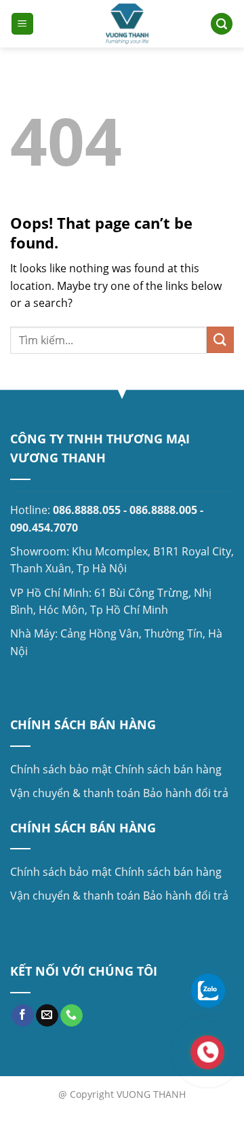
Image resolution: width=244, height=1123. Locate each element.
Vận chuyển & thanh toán (75, 793)
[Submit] (220, 340)
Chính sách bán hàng (168, 769)
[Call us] (71, 1015)
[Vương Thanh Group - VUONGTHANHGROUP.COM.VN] (127, 24)
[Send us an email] (47, 1015)
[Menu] (22, 24)
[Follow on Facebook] (23, 1015)
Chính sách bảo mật (61, 769)
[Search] (221, 24)
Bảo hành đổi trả (185, 793)
